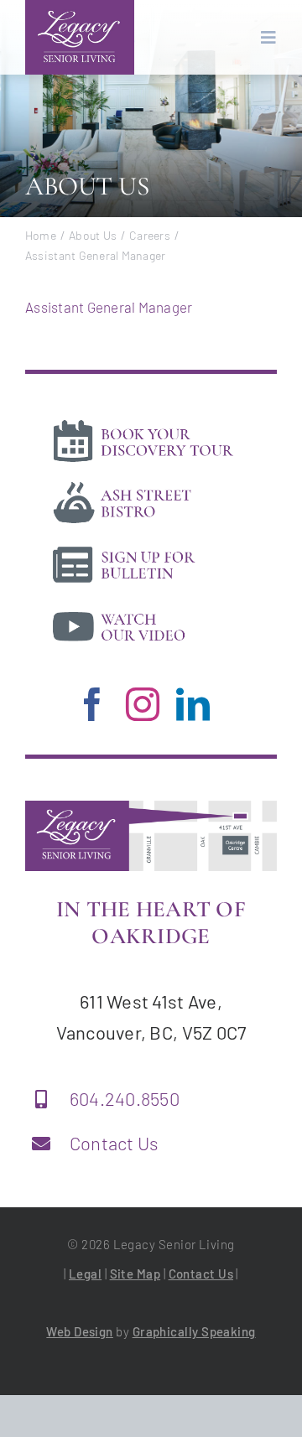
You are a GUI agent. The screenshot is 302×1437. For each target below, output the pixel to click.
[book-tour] (142, 422)
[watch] (142, 607)
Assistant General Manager (108, 306)
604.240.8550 (125, 1098)
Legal (85, 1273)
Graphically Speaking (194, 1331)
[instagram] (142, 704)
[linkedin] (193, 704)
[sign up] (142, 545)
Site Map (135, 1273)
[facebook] (92, 704)
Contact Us (114, 1143)
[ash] (142, 483)
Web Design (79, 1331)
